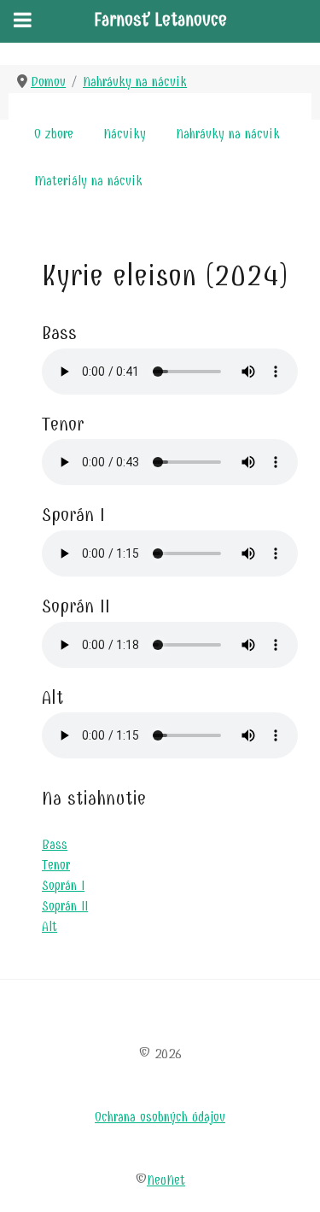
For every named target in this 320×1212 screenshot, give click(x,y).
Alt (49, 926)
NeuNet (166, 1180)
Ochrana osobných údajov (160, 1117)
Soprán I (63, 885)
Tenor (56, 865)
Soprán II (65, 906)
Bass (54, 844)
